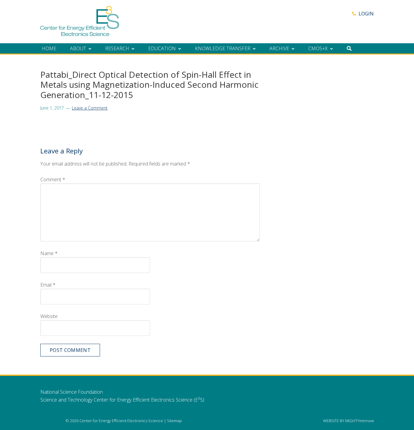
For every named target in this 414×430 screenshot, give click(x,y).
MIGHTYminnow (359, 420)
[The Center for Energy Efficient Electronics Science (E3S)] (79, 32)
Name (49, 253)
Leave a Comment (90, 108)
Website (49, 316)
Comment (52, 179)
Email (47, 284)
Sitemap (174, 420)
